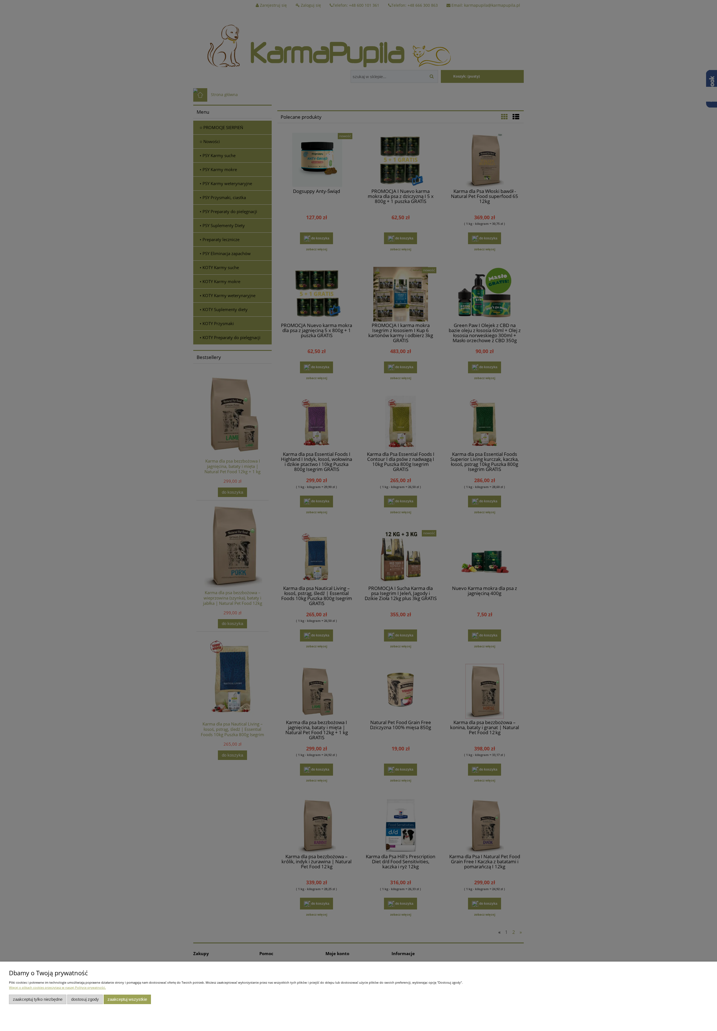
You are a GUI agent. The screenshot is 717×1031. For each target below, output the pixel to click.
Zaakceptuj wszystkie (127, 999)
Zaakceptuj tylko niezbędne (37, 999)
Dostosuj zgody (85, 999)
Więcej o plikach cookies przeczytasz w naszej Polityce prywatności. (57, 987)
